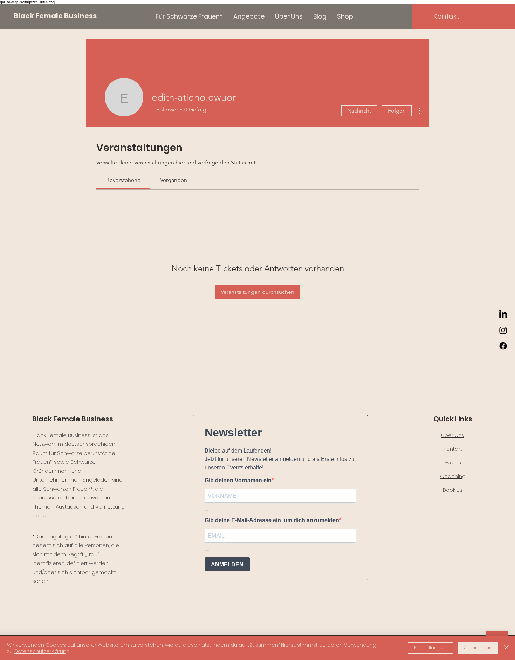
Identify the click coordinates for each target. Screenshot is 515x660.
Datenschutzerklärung (42, 651)
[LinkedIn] (503, 314)
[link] (123, 180)
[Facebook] (503, 346)
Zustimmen (478, 647)
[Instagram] (503, 330)
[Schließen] (506, 648)
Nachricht (359, 110)
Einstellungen (430, 647)
